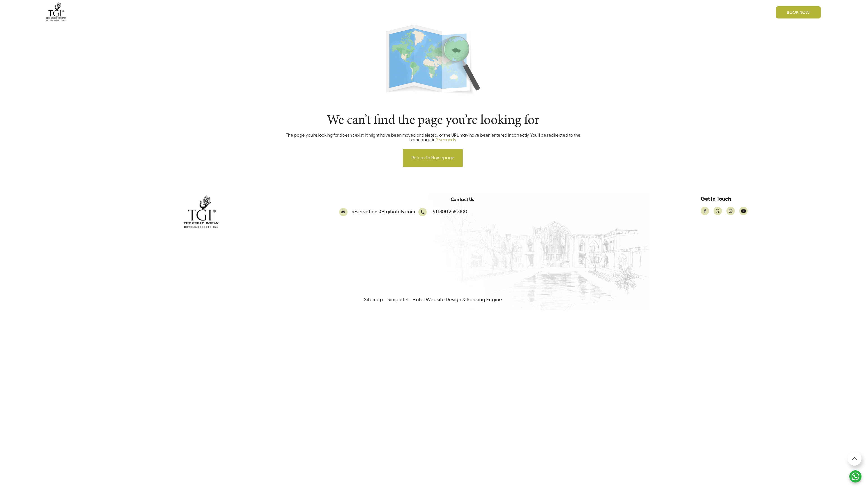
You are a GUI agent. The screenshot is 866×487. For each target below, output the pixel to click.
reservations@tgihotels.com (383, 212)
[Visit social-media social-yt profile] (743, 211)
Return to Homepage (432, 158)
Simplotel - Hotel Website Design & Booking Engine (444, 300)
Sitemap (373, 300)
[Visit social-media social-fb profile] (705, 211)
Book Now (798, 13)
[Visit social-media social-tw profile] (718, 211)
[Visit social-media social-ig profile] (730, 211)
